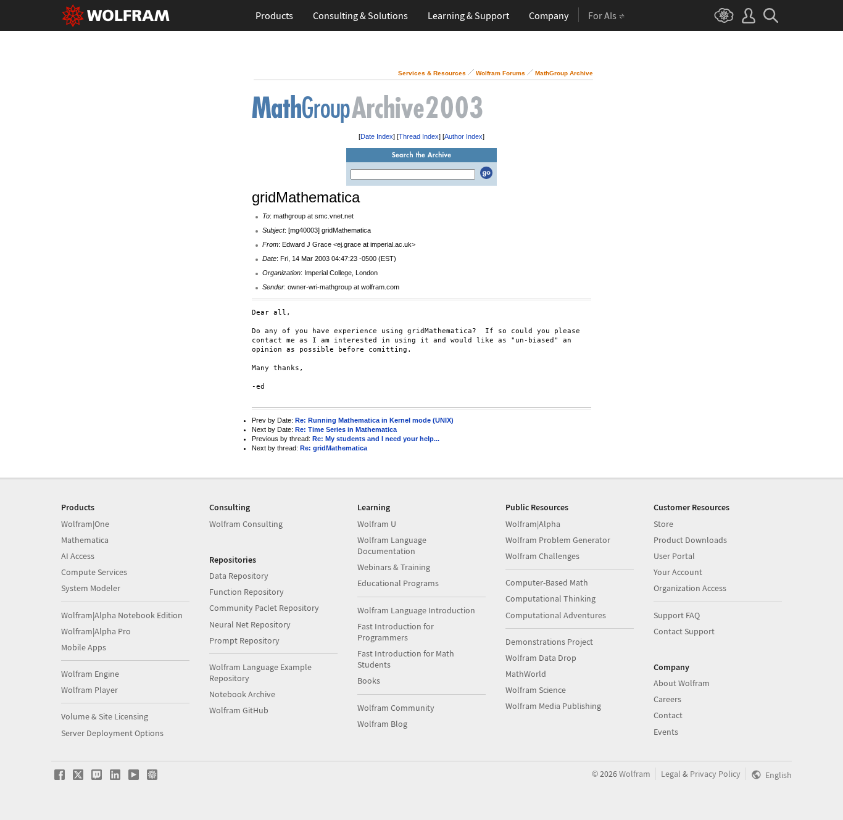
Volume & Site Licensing (104, 716)
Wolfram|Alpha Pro (96, 631)
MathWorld (525, 673)
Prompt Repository (244, 640)
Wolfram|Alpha (532, 523)
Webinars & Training (393, 567)
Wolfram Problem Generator (557, 539)
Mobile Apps (83, 647)
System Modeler (90, 588)
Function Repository (246, 591)
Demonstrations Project (549, 641)
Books (368, 680)
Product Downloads (690, 539)
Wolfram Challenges (542, 555)
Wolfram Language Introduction (416, 610)
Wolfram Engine (90, 673)
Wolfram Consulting (246, 523)
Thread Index (419, 136)
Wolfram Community (395, 707)
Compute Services (94, 572)
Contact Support (684, 631)
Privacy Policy (715, 773)
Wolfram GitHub (238, 710)
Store (663, 523)
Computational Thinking (550, 598)
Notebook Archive (242, 694)
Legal (671, 773)
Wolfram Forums (500, 73)
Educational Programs (398, 583)
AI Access (77, 555)
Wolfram (634, 773)
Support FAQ (677, 615)
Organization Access (690, 588)
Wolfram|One (85, 523)
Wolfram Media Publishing (553, 705)
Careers (667, 699)
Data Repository (238, 575)
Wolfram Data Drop (540, 657)
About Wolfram (682, 683)
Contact (668, 715)
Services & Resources (432, 73)
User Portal (674, 555)
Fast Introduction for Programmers (395, 632)
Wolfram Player (89, 689)
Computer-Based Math (546, 582)
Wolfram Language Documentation (391, 545)
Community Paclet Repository (264, 607)
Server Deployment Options (112, 733)
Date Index (376, 136)
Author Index (463, 136)
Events (666, 731)
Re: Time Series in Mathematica (346, 429)
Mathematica (85, 539)
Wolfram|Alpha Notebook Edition (122, 615)
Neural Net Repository (250, 624)
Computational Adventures (555, 615)
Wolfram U (376, 523)
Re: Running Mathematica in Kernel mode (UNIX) (374, 420)
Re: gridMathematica (333, 448)
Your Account (678, 572)
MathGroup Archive (564, 73)
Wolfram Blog (382, 723)
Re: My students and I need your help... (375, 438)
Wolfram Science (535, 689)
